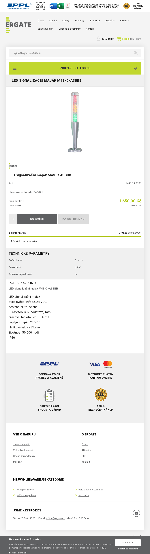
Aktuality (110, 20)
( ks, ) (131, 39)
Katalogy (79, 20)
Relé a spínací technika (90, 489)
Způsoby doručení (23, 450)
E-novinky (95, 20)
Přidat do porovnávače (24, 241)
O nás (41, 20)
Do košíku (37, 219)
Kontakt (90, 28)
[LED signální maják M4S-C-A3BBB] (75, 122)
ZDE (104, 548)
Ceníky (65, 20)
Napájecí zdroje (25, 489)
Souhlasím (128, 542)
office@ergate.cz (55, 518)
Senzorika (83, 495)
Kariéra (53, 20)
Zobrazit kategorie (75, 68)
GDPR (84, 456)
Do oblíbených (73, 219)
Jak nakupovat (45, 28)
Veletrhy (124, 20)
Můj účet (108, 39)
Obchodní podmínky (69, 28)
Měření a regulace (26, 495)
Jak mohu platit (21, 444)
